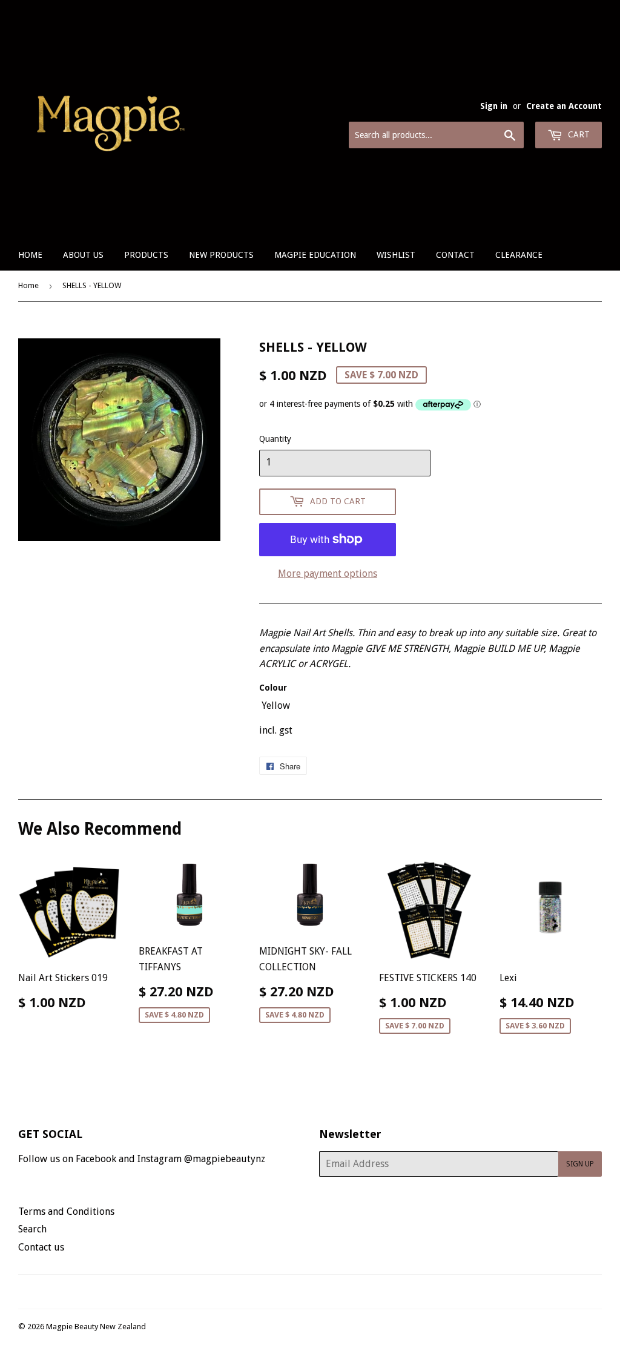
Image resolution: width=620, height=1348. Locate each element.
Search (32, 1229)
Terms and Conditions (66, 1211)
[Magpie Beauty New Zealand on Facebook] (297, 1291)
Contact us (41, 1247)
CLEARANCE (518, 255)
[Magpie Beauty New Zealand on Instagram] (318, 1291)
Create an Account (564, 106)
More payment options (327, 573)
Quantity (275, 439)
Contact (455, 255)
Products (146, 255)
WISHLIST (396, 255)
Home (30, 255)
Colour (273, 687)
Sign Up (580, 1164)
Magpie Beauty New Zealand (96, 1326)
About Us (83, 255)
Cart (578, 134)
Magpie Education (315, 255)
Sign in (493, 106)
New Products (221, 255)
